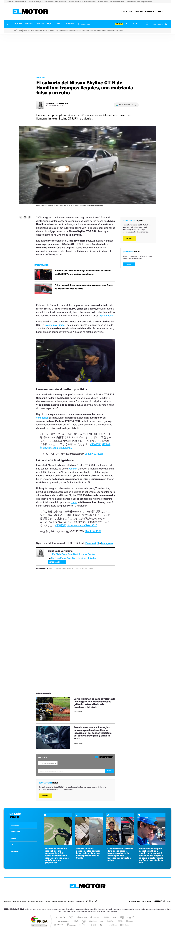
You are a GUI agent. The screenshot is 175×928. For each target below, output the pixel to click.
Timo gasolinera (60, 1)
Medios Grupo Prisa (39, 925)
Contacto (70, 901)
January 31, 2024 (94, 453)
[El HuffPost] (150, 11)
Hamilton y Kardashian (144, 1)
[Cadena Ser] (160, 11)
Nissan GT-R (71, 568)
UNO (77, 921)
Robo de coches (81, 568)
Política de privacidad (19, 901)
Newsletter (85, 24)
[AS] (130, 11)
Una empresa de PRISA (39, 919)
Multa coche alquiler (89, 1)
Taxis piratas (130, 1)
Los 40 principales (71, 917)
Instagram (107, 543)
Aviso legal (7, 901)
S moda (102, 924)
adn (121, 917)
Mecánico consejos (35, 1)
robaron (73, 468)
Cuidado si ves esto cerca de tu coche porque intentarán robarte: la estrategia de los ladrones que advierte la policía (120, 854)
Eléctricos (29, 24)
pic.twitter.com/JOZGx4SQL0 (82, 525)
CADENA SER (15, 851)
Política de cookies (51, 901)
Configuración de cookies (35, 901)
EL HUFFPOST (15, 832)
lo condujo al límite (55, 324)
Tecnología (70, 24)
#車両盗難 (95, 444)
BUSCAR (129, 264)
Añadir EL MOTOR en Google (128, 105)
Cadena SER (105, 917)
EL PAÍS (13, 838)
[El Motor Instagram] (90, 902)
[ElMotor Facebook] (83, 901)
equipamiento (106, 315)
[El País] (124, 11)
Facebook (90, 543)
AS (12, 845)
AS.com (113, 917)
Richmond (59, 924)
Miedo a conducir (21, 1)
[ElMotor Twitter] (87, 901)
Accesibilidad (62, 901)
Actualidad (18, 24)
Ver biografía (54, 562)
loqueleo (113, 924)
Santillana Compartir (95, 917)
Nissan (90, 568)
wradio (83, 921)
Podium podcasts (82, 924)
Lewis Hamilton (60, 568)
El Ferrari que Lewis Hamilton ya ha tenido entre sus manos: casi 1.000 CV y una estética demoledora (83, 272)
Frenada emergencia (117, 1)
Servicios (119, 24)
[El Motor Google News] (96, 901)
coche (74, 502)
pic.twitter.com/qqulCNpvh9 (57, 447)
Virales (59, 24)
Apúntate (45, 796)
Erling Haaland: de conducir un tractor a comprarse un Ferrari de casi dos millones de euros (84, 287)
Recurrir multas (103, 1)
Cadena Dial (102, 921)
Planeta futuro (119, 921)
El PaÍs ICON (92, 924)
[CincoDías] (138, 11)
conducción (42, 417)
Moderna (70, 924)
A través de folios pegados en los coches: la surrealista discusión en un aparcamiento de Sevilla (88, 853)
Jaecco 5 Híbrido (74, 1)
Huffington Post (63, 921)
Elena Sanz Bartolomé (58, 104)
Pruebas (50, 24)
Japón (51, 568)
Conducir (40, 24)
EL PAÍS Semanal (110, 921)
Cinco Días (92, 921)
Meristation (124, 924)
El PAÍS (60, 917)
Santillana (83, 917)
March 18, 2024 (93, 531)
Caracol (130, 917)
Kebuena (128, 921)
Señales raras (48, 1)
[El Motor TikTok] (93, 902)
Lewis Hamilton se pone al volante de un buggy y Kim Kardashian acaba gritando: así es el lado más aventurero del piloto (94, 702)
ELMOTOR (15, 825)
